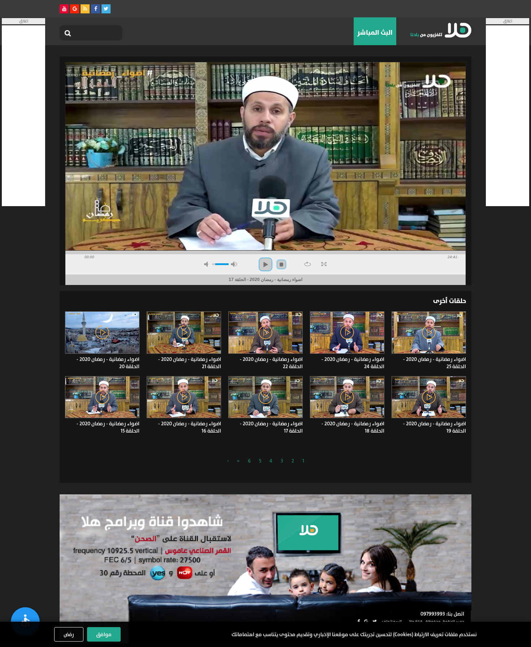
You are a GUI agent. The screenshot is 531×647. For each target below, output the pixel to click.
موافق (104, 634)
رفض (69, 634)
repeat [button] (307, 264)
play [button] (265, 264)
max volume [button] (234, 264)
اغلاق (507, 21)
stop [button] (281, 264)
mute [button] (207, 264)
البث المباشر (375, 32)
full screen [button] (323, 264)
